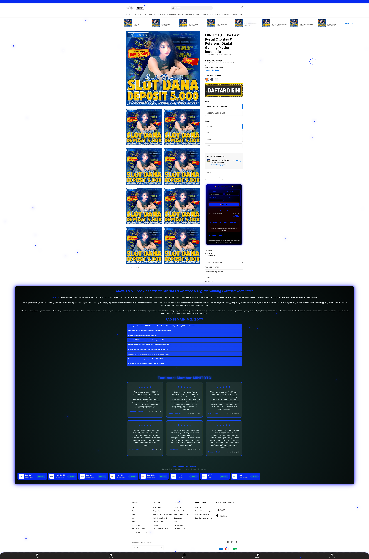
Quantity (208, 173)
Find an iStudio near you (203, 511)
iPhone (134, 514)
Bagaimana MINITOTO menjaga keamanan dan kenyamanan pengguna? (149, 344)
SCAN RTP (224, 204)
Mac (133, 507)
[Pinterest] (212, 281)
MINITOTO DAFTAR (169, 14)
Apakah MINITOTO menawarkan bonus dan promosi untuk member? (148, 354)
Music (134, 521)
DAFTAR (184, 557)
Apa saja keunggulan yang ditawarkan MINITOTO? (143, 335)
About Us (198, 507)
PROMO (37, 557)
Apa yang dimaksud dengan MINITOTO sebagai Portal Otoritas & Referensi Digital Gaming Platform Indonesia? (161, 326)
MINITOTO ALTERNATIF (185, 14)
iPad (133, 511)
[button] (129, 14)
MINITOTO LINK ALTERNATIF (206, 14)
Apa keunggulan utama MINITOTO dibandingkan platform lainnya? (148, 349)
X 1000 (209, 133)
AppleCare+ (157, 507)
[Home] (130, 8)
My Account (178, 507)
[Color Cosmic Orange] (207, 80)
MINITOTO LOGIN (141, 14)
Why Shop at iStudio (202, 514)
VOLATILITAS (229, 191)
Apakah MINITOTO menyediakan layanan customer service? (146, 363)
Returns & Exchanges (181, 514)
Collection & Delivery (181, 511)
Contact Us (178, 518)
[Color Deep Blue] (211, 79)
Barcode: (219, 54)
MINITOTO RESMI (223, 14)
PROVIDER (212, 191)
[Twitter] (209, 281)
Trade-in (156, 525)
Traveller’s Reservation (161, 529)
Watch (134, 518)
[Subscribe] (161, 547)
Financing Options (159, 521)
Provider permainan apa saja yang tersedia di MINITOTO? (145, 359)
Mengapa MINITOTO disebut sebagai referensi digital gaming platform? (149, 330)
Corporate (156, 511)
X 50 (208, 146)
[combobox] (192, 8)
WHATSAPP (258, 557)
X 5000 (209, 126)
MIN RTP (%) (213, 197)
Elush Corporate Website (203, 518)
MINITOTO (129, 14)
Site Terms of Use (180, 529)
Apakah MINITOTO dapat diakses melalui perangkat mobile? (146, 340)
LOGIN (111, 557)
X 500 (209, 139)
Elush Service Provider (160, 518)
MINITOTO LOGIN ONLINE (216, 113)
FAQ (175, 521)
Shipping (216, 62)
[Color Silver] (216, 79)
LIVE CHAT (332, 557)
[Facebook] (206, 281)
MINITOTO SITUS (155, 14)
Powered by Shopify (231, 552)
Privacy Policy (179, 525)
